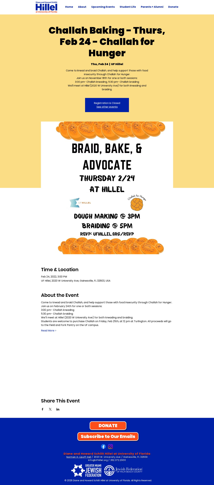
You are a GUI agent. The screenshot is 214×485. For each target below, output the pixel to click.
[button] (82, 7)
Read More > (48, 330)
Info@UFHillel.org (98, 460)
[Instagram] (110, 446)
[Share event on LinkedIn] (57, 409)
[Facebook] (103, 446)
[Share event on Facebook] (42, 409)
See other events (107, 107)
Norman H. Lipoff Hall (78, 457)
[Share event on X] (50, 409)
